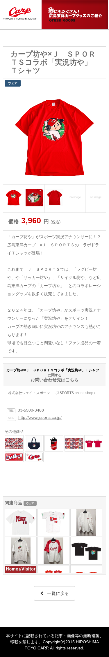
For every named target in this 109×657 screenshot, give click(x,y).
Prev (10, 136)
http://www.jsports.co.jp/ (40, 417)
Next (98, 136)
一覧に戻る (58, 593)
